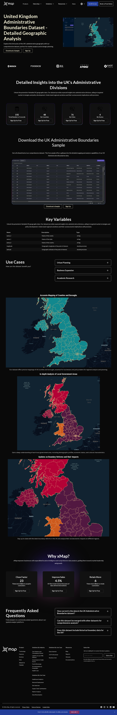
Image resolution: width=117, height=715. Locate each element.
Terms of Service (36, 707)
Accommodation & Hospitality (37, 667)
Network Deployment (38, 682)
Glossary (68, 657)
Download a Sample (13, 51)
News (74, 4)
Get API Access (93, 4)
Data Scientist (53, 651)
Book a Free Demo (106, 4)
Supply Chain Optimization (39, 688)
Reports (68, 654)
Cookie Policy (46, 707)
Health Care (35, 670)
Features (21, 654)
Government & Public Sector (38, 660)
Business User (53, 657)
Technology (22, 651)
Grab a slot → (74, 712)
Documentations (70, 660)
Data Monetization (37, 694)
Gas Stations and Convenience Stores (37, 652)
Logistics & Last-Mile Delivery (37, 656)
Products (25, 4)
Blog (67, 651)
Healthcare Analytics (37, 679)
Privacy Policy (25, 707)
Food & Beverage (36, 664)
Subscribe (109, 655)
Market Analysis (36, 691)
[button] (37, 4)
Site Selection (36, 685)
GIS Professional (53, 654)
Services (21, 657)
